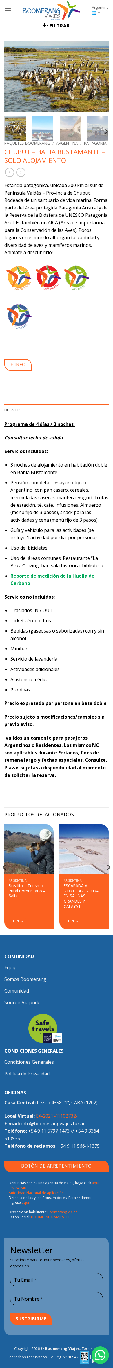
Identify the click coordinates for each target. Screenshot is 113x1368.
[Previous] (13, 76)
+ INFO (18, 364)
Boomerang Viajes (62, 1212)
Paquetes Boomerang (27, 143)
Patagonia (95, 143)
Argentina (100, 7)
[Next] (99, 76)
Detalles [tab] (13, 410)
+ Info (17, 920)
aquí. (96, 1182)
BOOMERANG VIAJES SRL (50, 1217)
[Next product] (9, 172)
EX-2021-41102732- (57, 1116)
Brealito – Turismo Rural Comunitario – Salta (27, 891)
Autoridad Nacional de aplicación (36, 1192)
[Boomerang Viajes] (52, 10)
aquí (25, 1202)
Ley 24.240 (17, 1187)
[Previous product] (20, 172)
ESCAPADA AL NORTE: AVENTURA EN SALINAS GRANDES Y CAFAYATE (81, 896)
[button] (7, 10)
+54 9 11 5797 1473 (49, 1131)
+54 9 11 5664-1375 (79, 1146)
